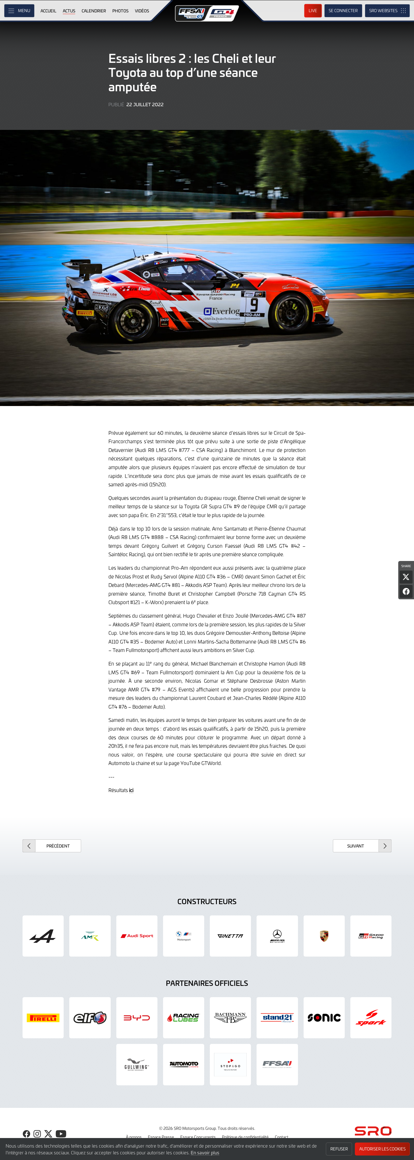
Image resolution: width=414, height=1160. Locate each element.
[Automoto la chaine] (183, 1064)
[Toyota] (370, 936)
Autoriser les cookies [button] (382, 1149)
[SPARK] (370, 1017)
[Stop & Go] (230, 1064)
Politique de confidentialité (245, 1137)
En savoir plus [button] (205, 1152)
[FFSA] (277, 1064)
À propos (134, 1137)
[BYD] (136, 1017)
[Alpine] (43, 936)
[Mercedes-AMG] (277, 936)
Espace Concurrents (198, 1137)
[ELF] (89, 1017)
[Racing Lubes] (183, 1017)
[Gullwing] (136, 1064)
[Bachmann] (230, 1017)
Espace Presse (161, 1137)
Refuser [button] (339, 1149)
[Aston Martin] (89, 936)
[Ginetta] (230, 936)
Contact (281, 1137)
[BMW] (183, 936)
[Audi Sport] (136, 936)
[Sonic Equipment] (324, 1017)
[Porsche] (324, 936)
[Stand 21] (277, 1017)
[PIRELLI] (43, 1017)
